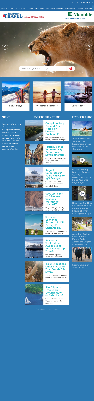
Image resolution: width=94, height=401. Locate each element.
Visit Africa (87, 27)
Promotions (33, 8)
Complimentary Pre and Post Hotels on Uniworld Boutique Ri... (54, 129)
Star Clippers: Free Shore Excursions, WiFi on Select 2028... (55, 291)
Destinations (43, 8)
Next (89, 47)
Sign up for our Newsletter (78, 19)
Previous (5, 47)
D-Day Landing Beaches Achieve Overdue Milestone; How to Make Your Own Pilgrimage (81, 176)
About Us (9, 8)
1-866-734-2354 (76, 3)
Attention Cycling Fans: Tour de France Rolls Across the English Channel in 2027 (81, 239)
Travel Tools (69, 8)
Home (2, 8)
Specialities (20, 8)
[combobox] (42, 68)
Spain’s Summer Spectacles (80, 266)
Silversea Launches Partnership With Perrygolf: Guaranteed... (55, 222)
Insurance (59, 8)
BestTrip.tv (87, 8)
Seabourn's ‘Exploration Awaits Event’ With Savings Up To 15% (55, 246)
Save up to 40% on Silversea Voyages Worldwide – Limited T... (54, 199)
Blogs (80, 8)
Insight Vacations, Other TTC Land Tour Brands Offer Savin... (55, 267)
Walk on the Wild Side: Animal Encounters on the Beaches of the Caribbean (81, 143)
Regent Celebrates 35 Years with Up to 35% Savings (55, 174)
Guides (52, 8)
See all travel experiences (47, 309)
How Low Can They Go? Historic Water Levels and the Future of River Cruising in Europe (82, 208)
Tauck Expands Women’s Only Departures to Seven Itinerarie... (55, 150)
